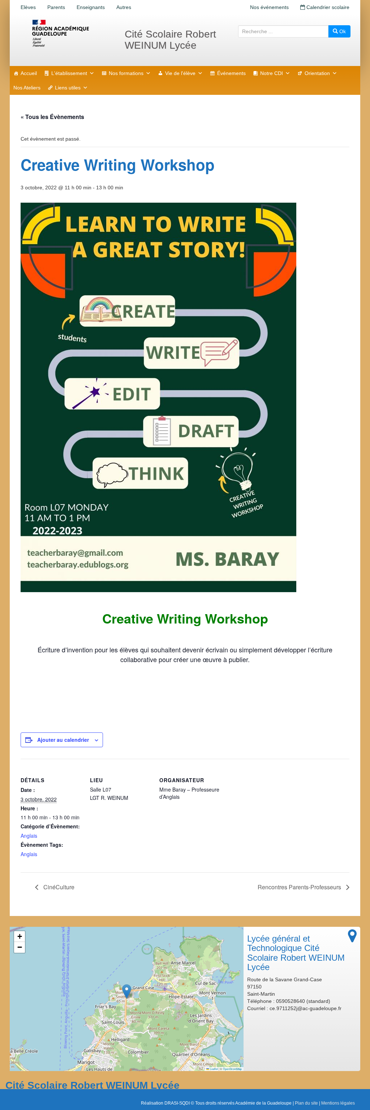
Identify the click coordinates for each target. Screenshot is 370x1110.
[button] (126, 991)
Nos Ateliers (26, 88)
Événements (231, 73)
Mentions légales (338, 1103)
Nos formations (126, 73)
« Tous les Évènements (52, 117)
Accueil (29, 73)
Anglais (29, 835)
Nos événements (269, 7)
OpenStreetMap (232, 1069)
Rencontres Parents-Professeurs (300, 887)
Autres (123, 7)
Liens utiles (68, 88)
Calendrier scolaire (327, 7)
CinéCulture (58, 887)
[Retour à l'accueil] (72, 33)
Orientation (317, 73)
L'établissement (69, 73)
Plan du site (306, 1103)
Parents (56, 7)
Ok (342, 31)
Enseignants (91, 7)
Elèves (28, 7)
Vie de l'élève (180, 73)
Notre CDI (271, 73)
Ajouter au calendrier (63, 739)
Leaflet (213, 1069)
